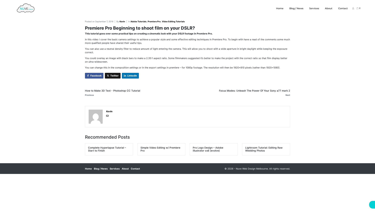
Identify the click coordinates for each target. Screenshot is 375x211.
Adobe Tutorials (138, 21)
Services (314, 8)
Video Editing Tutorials (173, 21)
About (328, 8)
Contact (343, 8)
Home (279, 8)
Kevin (122, 21)
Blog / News (296, 8)
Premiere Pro (154, 21)
